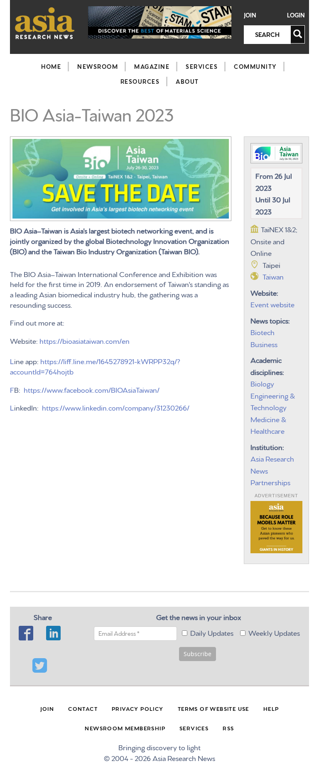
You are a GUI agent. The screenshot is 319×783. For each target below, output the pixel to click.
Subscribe (197, 654)
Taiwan (273, 276)
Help (271, 708)
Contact (83, 708)
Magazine (151, 66)
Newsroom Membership (125, 728)
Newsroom (97, 66)
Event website (272, 304)
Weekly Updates (274, 632)
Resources (140, 81)
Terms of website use (213, 708)
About (187, 81)
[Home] (45, 23)
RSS (228, 728)
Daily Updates (211, 632)
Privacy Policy (138, 708)
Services (202, 66)
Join (250, 15)
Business (263, 343)
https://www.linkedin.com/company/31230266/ (115, 407)
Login (296, 15)
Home (51, 66)
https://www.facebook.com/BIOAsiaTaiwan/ (92, 389)
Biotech (262, 331)
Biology (262, 383)
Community (255, 66)
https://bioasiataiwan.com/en (84, 340)
